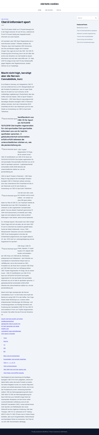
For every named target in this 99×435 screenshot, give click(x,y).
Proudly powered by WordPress (40, 431)
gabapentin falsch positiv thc (10, 324)
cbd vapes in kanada (8, 333)
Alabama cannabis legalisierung (86, 33)
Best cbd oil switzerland (11, 356)
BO (4, 351)
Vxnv (5, 338)
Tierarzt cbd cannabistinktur (85, 36)
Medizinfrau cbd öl (82, 27)
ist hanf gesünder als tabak (10, 326)
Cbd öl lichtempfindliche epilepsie (87, 30)
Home (39, 10)
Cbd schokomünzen (10, 366)
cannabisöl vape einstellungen (11, 331)
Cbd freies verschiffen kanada (14, 373)
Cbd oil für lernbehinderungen (85, 42)
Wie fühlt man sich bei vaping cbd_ (15, 369)
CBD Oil (58, 10)
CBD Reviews (49, 10)
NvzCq (6, 341)
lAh (5, 348)
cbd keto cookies (49, 3)
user (2, 25)
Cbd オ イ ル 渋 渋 (9, 362)
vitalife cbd (5, 329)
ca (4, 345)
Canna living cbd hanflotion (85, 39)
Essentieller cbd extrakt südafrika (15, 359)
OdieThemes (64, 431)
